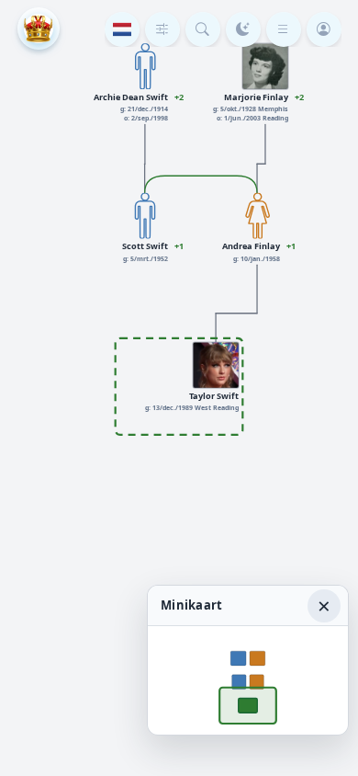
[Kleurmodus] (243, 29)
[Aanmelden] (324, 29)
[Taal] (122, 29)
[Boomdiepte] (162, 29)
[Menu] (283, 29)
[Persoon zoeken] (202, 29)
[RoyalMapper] (38, 28)
